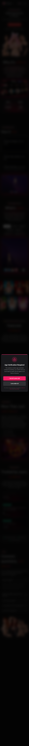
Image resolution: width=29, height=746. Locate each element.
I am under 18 (14, 383)
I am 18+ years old (14, 378)
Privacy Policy (16, 388)
